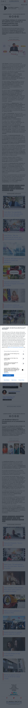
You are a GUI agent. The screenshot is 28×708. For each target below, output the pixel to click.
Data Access (14, 380)
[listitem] (14, 351)
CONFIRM (8, 375)
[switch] (23, 354)
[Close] (25, 328)
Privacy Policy (21, 380)
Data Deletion (6, 380)
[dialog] (14, 354)
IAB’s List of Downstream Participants (15, 347)
